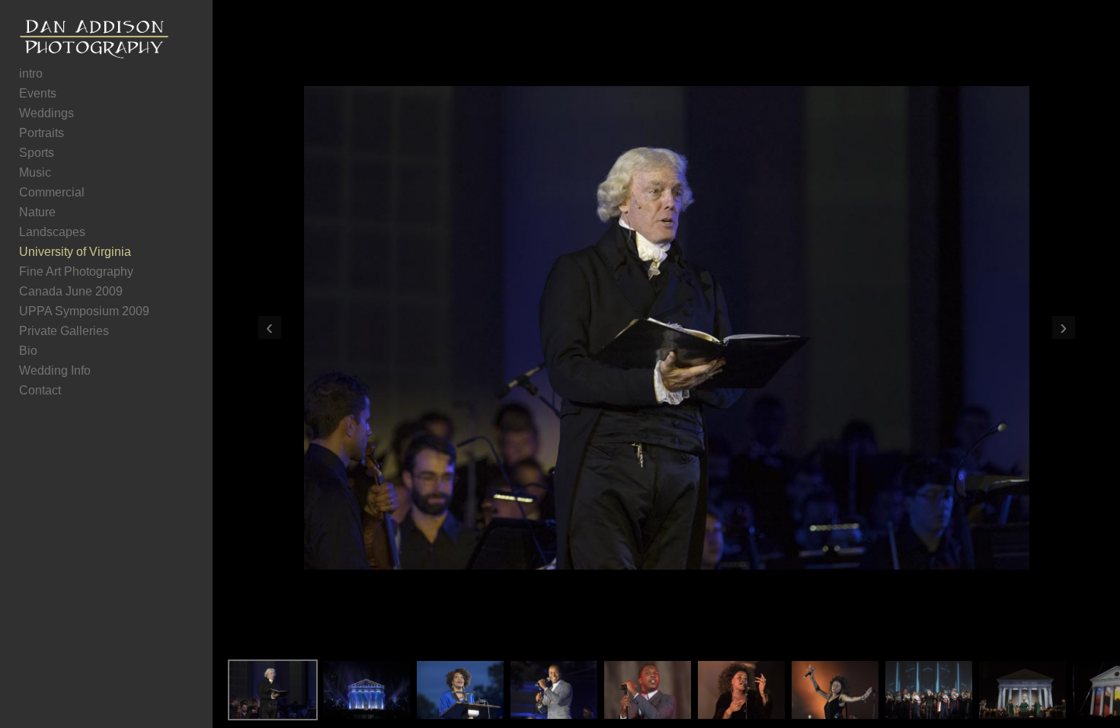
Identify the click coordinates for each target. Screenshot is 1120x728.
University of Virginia (75, 251)
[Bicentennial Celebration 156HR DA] (741, 689)
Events (37, 93)
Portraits (41, 132)
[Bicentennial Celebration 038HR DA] (648, 689)
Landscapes (52, 231)
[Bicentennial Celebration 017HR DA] (273, 689)
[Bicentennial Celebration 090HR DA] (366, 689)
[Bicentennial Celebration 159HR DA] (835, 689)
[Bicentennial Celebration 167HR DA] (929, 689)
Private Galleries (64, 330)
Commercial (52, 192)
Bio (28, 350)
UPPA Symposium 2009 (84, 311)
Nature (37, 212)
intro (31, 73)
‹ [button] (269, 327)
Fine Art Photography (76, 271)
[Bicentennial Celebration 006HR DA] (460, 689)
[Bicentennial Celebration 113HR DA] (1022, 689)
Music (35, 172)
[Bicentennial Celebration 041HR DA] (554, 689)
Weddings (46, 113)
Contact (40, 390)
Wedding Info (55, 370)
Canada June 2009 (71, 291)
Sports (36, 152)
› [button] (1063, 327)
